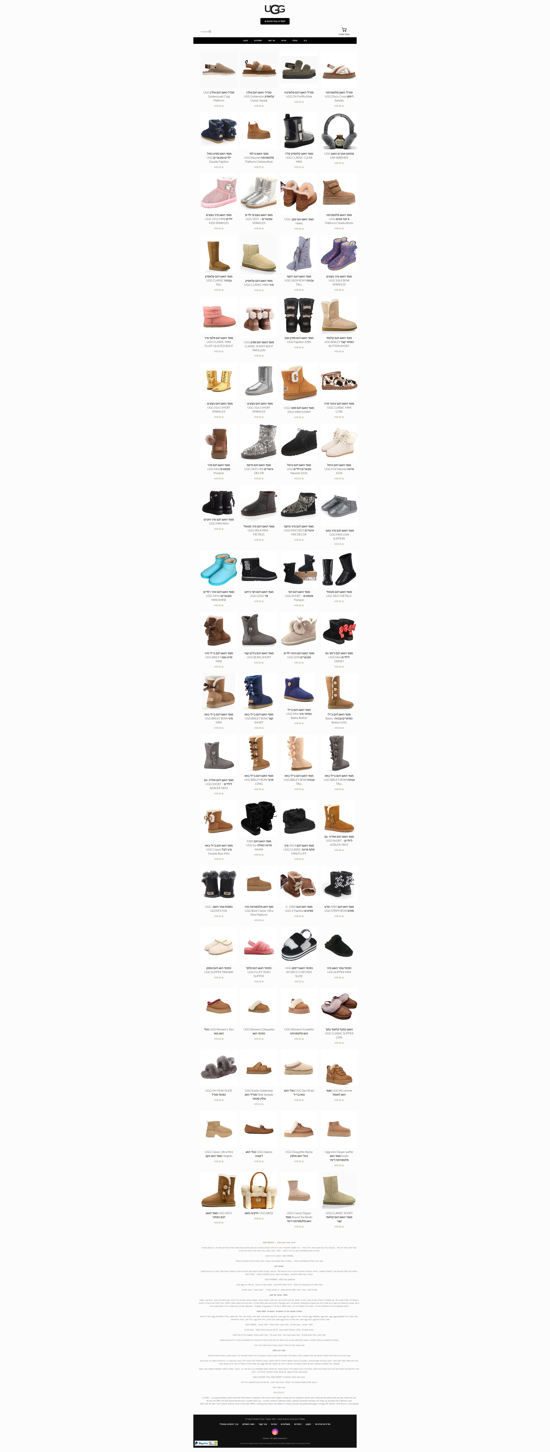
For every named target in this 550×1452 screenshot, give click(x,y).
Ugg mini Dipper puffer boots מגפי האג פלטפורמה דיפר (339, 1156)
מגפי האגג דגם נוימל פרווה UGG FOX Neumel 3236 (339, 469)
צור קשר (271, 40)
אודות (283, 40)
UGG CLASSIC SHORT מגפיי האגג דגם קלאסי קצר (339, 1217)
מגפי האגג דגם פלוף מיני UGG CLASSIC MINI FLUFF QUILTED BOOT (218, 342)
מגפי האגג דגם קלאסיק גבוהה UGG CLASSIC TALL (218, 280)
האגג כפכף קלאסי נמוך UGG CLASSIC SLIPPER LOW (339, 1033)
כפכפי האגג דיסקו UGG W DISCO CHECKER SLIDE (299, 972)
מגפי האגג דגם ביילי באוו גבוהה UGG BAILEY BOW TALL (339, 779)
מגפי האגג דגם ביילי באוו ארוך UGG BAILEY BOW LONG (259, 779)
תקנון (245, 40)
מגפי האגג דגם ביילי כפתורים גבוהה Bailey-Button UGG (339, 718)
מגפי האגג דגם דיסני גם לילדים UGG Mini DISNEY (339, 657)
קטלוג (294, 40)
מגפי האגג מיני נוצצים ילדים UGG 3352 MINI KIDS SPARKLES (219, 219)
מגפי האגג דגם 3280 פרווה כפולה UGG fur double (259, 845)
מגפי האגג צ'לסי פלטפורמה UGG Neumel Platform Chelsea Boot (259, 157)
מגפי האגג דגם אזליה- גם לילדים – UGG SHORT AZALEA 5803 (219, 784)
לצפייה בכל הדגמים (275, 21)
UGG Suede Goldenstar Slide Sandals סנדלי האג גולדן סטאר (259, 1094)
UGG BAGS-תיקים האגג (259, 1213)
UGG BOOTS (279, 1393)
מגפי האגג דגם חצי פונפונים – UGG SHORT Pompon (299, 595)
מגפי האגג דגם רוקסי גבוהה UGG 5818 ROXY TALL (299, 280)
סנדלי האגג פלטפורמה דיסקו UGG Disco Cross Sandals (339, 96)
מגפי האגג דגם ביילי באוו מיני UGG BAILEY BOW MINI (218, 718)
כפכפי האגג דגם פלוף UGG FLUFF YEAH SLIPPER (259, 972)
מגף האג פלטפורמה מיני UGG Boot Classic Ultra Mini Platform (258, 910)
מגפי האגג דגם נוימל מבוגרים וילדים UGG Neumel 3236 (299, 469)
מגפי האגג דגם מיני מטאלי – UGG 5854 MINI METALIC (258, 530)
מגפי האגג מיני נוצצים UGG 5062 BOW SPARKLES (339, 280)
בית (305, 40)
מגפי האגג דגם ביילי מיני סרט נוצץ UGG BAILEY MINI (219, 657)
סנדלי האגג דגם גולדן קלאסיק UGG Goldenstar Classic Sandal (259, 96)
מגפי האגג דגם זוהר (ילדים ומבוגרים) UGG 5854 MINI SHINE (218, 595)
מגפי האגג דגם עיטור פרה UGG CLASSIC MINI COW (339, 407)
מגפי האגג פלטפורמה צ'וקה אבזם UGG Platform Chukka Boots (339, 219)
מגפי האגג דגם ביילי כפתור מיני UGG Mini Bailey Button (299, 713)
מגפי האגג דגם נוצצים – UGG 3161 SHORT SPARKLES (259, 407)
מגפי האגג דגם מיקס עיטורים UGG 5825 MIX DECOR (258, 469)
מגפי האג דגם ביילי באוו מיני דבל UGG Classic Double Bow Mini (219, 849)
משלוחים (258, 40)
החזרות (297, 1424)
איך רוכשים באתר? (229, 1424)
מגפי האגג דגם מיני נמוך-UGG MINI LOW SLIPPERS (339, 534)
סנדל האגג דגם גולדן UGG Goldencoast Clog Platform (218, 96)
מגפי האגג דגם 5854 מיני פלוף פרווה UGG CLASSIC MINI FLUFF (299, 849)
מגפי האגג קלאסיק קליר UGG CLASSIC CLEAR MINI (299, 157)
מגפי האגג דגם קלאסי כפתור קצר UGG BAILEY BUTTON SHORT (339, 342)
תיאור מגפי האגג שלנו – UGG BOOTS (279, 1242)
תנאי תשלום (248, 1424)
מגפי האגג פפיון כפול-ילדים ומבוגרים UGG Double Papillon (219, 157)
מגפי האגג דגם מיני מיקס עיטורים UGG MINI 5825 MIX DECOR (299, 530)
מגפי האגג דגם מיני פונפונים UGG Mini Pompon (218, 469)
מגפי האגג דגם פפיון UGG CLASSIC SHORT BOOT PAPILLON (259, 346)
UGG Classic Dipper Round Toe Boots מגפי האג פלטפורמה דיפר (299, 1217)
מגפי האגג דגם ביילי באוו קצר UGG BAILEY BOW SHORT (258, 718)
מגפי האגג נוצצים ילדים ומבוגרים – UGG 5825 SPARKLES (259, 219)
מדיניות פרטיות (322, 1424)
